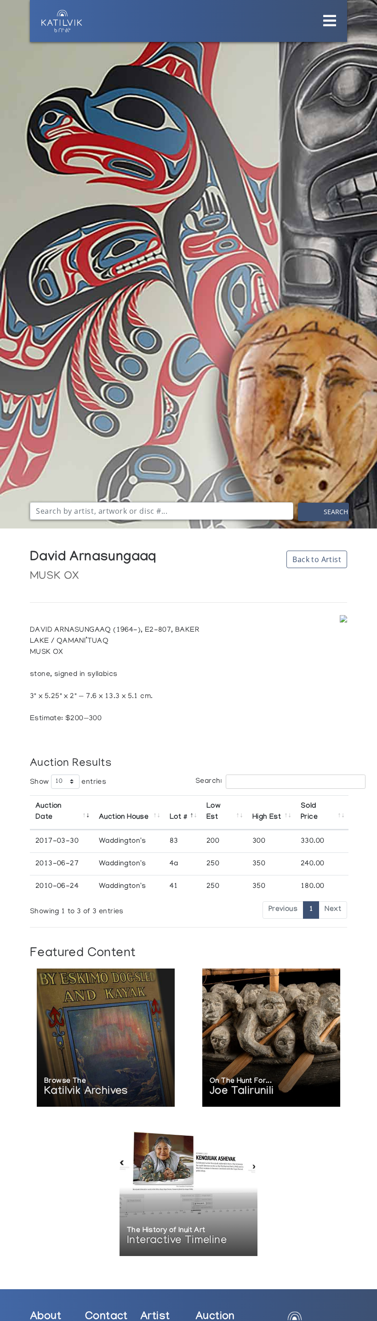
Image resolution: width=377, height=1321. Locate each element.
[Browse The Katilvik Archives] (106, 1038)
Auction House (124, 817)
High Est (266, 817)
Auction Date (48, 812)
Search (336, 511)
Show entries (68, 782)
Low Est (213, 812)
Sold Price (309, 812)
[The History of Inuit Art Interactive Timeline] (188, 1187)
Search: (209, 781)
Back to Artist (316, 559)
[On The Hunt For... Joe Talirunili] (271, 1038)
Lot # (178, 817)
